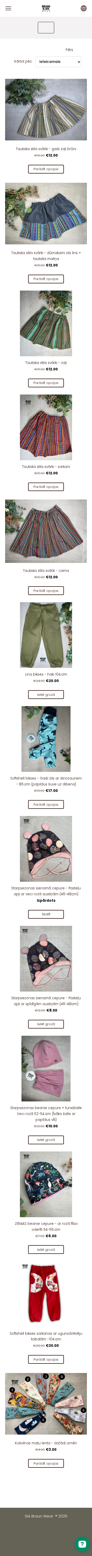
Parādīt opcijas (46, 169)
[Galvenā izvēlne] (8, 8)
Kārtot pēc (23, 61)
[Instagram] (57, 1529)
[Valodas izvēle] (84, 8)
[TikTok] (46, 1529)
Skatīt (46, 914)
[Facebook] (35, 1529)
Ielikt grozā (46, 695)
